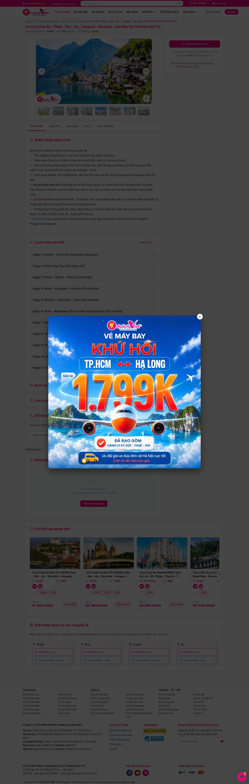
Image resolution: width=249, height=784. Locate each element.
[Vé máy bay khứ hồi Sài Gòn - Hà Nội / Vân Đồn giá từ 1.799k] (124, 392)
